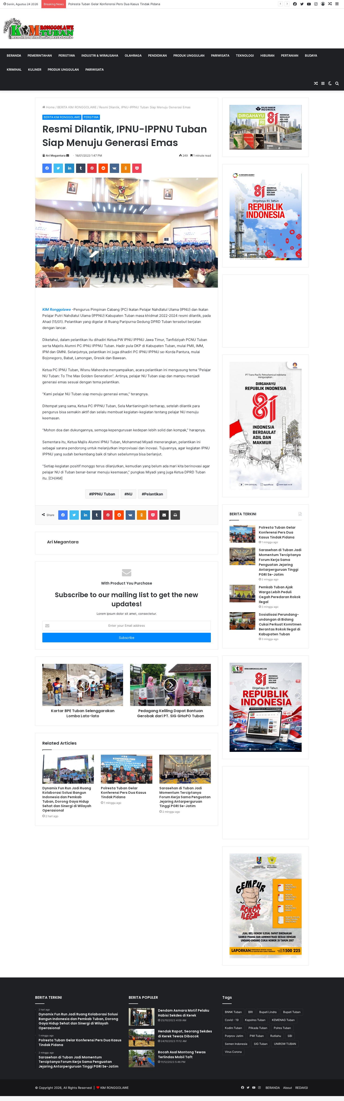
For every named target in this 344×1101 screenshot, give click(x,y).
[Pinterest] (92, 168)
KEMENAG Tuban (283, 1020)
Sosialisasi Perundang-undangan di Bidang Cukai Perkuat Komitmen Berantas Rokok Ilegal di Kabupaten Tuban (280, 624)
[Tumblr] (80, 168)
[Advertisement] (266, 311)
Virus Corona (233, 1051)
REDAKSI (301, 1088)
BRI (250, 1012)
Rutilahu (275, 1036)
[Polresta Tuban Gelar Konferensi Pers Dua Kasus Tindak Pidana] (126, 769)
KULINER (34, 69)
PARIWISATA (220, 55)
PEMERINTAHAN (40, 55)
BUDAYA (311, 55)
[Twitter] (58, 168)
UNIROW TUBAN (285, 1044)
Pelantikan (153, 494)
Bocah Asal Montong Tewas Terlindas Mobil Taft (182, 1054)
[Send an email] (67, 155)
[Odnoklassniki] (125, 168)
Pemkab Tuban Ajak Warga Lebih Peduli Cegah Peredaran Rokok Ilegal (279, 594)
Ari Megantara (56, 155)
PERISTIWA (67, 55)
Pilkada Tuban (258, 1028)
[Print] (175, 515)
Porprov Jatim (234, 1036)
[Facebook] (47, 168)
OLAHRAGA (133, 55)
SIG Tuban (260, 1044)
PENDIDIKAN (157, 55)
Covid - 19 (231, 1020)
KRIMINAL (14, 69)
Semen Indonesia (236, 1044)
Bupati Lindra (268, 1012)
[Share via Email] (164, 515)
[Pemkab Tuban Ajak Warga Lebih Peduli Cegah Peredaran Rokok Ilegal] (242, 593)
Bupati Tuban (291, 1012)
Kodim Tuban (233, 1028)
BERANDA (14, 55)
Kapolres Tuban (255, 1020)
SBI (290, 1036)
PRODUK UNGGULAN (189, 55)
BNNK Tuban (233, 1012)
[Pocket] (137, 168)
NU (129, 494)
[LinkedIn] (69, 168)
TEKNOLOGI (245, 55)
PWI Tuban (257, 1036)
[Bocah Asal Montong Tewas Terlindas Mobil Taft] (141, 1058)
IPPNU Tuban (103, 494)
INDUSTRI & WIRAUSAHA (99, 55)
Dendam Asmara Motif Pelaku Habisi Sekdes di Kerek (183, 1013)
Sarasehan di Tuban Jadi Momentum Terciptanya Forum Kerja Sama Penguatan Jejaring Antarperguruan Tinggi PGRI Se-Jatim (185, 797)
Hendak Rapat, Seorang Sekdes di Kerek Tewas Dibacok (185, 1034)
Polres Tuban (282, 1028)
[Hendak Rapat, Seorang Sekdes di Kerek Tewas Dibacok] (141, 1037)
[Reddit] (103, 168)
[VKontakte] (114, 168)
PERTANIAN (289, 55)
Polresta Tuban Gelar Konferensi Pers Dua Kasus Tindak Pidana (114, 4)
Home (50, 107)
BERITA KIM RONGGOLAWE (77, 107)
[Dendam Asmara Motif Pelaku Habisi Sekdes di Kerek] (141, 1017)
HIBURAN (267, 55)
